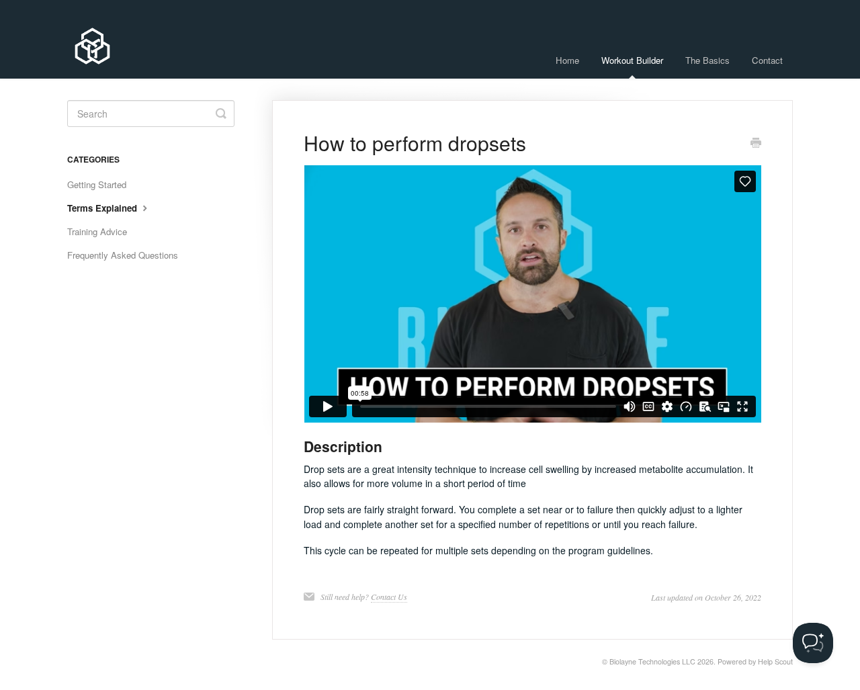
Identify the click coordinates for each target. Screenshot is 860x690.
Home (567, 60)
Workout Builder (632, 60)
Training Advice (97, 231)
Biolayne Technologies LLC (652, 661)
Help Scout (775, 661)
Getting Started (96, 184)
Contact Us (389, 596)
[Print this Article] (755, 143)
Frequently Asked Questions (122, 255)
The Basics (707, 60)
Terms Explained (103, 208)
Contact (767, 60)
